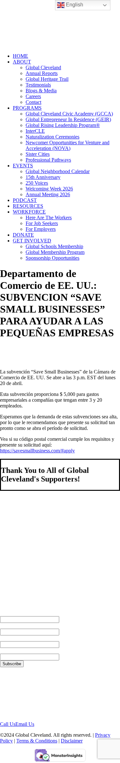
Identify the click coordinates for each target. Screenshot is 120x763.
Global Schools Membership (54, 246)
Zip (4, 650)
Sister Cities (38, 154)
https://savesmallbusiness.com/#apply (37, 450)
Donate (23, 235)
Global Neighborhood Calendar (58, 171)
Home (20, 56)
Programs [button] (27, 108)
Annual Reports (42, 73)
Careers (33, 96)
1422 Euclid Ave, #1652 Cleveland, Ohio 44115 (25, 694)
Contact (33, 102)
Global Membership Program (55, 252)
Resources (28, 206)
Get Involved (32, 240)
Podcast (25, 200)
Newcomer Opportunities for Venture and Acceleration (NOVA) (67, 145)
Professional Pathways (48, 160)
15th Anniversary (43, 177)
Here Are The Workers (49, 217)
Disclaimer (72, 740)
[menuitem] (66, 56)
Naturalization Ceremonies (52, 136)
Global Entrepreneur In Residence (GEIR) (68, 119)
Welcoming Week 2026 (49, 188)
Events (23, 165)
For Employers (41, 229)
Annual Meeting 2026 (48, 194)
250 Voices (37, 183)
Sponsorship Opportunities (52, 258)
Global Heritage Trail (47, 79)
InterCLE (35, 131)
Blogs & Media (41, 90)
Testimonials (38, 85)
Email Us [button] (24, 724)
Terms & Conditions (36, 740)
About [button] (22, 61)
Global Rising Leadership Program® (63, 125)
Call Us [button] (7, 724)
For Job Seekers (42, 223)
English (74, 4)
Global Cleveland (43, 67)
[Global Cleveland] (60, 24)
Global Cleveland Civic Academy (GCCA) (69, 113)
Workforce (29, 211)
